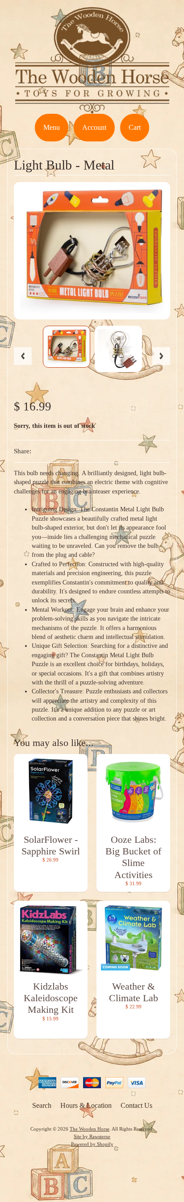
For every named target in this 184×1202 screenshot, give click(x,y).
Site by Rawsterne (92, 1136)
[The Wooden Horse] (92, 108)
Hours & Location (86, 1105)
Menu (51, 127)
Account (94, 127)
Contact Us (136, 1105)
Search (41, 1105)
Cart (135, 127)
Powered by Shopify (92, 1144)
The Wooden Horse (89, 1129)
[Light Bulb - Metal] (66, 347)
